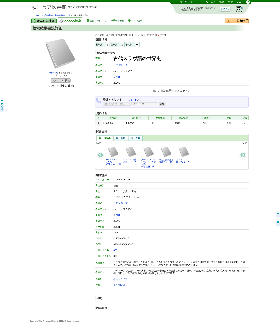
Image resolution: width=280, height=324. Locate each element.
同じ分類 (120, 138)
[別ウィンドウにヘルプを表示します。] (248, 2)
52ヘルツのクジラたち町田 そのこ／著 (113, 161)
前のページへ (2, 104)
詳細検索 (49, 15)
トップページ (37, 15)
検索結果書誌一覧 (63, 15)
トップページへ (277, 222)
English (239, 2)
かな (213, 2)
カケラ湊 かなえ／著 (183, 160)
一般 (206, 2)
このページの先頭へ (277, 213)
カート (239, 9)
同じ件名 (135, 138)
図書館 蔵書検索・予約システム (65, 7)
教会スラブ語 (120, 279)
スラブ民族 (119, 285)
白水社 (116, 76)
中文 (230, 2)
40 (246, 143)
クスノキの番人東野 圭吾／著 (130, 160)
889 (115, 250)
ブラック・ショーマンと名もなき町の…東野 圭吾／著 (148, 163)
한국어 (222, 2)
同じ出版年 (105, 138)
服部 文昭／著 (120, 65)
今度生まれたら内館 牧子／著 (166, 160)
